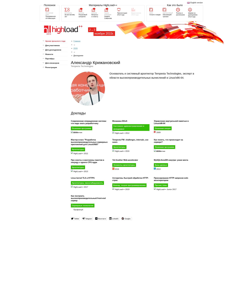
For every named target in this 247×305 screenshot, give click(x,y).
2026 (75, 48)
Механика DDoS (119, 121)
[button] (75, 218)
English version (196, 3)
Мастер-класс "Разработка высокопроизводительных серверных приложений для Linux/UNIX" (89, 142)
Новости (49, 54)
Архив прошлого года (55, 41)
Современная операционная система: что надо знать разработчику (89, 122)
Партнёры (49, 59)
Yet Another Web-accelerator (125, 160)
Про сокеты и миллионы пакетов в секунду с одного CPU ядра (87, 161)
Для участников (52, 45)
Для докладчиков (53, 50)
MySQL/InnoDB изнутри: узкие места (171, 160)
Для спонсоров (52, 63)
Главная (76, 41)
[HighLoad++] (63, 34)
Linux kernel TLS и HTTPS (83, 178)
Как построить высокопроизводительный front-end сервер (88, 198)
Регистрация (51, 67)
